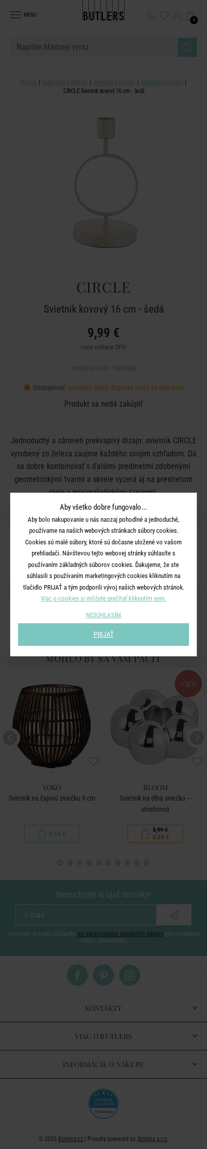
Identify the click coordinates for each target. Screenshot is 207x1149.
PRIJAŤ (103, 634)
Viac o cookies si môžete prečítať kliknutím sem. (103, 598)
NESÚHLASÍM (103, 615)
